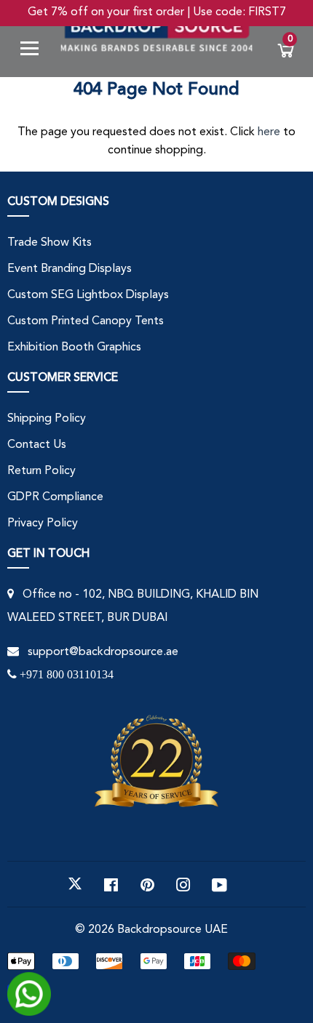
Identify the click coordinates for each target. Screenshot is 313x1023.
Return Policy (41, 471)
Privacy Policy (42, 523)
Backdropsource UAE (172, 930)
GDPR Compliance (55, 497)
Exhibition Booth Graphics (74, 347)
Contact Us (36, 445)
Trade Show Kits (49, 243)
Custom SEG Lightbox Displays (88, 295)
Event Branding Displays (69, 269)
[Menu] (35, 51)
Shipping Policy (46, 419)
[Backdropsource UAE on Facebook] (111, 884)
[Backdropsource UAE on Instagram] (183, 884)
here (269, 132)
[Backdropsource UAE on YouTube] (219, 884)
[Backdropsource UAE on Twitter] (75, 884)
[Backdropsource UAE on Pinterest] (147, 884)
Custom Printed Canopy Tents (85, 321)
